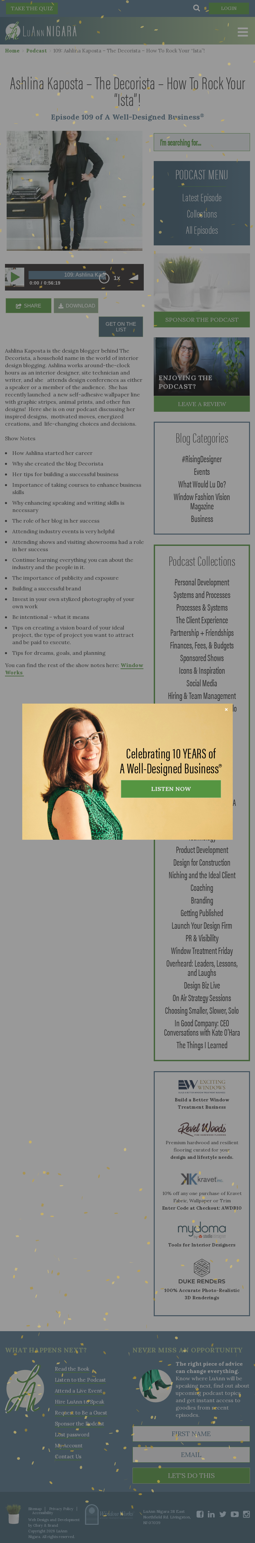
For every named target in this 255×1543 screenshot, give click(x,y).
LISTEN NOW (171, 789)
